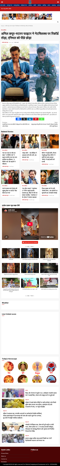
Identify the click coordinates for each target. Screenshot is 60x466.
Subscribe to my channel (30, 242)
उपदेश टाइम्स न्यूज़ (5, 42)
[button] (32, 246)
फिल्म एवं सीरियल (4, 150)
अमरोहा (30, 5)
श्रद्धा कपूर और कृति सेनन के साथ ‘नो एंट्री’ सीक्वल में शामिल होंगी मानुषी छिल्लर (44, 124)
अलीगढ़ (44, 5)
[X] (24, 119)
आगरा (49, 5)
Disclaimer (4, 461)
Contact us (4, 459)
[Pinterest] (36, 119)
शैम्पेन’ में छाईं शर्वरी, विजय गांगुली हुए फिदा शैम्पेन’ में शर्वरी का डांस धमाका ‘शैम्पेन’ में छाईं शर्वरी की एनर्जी (50, 141)
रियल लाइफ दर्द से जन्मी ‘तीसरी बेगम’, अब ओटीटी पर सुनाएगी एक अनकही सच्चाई (50, 177)
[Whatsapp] (41, 119)
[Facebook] (18, 119)
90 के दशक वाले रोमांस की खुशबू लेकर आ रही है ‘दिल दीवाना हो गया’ (10, 177)
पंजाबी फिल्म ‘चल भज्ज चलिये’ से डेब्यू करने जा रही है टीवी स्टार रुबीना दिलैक (15, 124)
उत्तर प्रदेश (2, 5)
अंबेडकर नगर (24, 5)
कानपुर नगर (9, 5)
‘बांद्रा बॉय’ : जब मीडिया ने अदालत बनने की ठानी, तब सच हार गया (30, 141)
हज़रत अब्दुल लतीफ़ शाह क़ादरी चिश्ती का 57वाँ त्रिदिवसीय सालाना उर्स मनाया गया (13, 438)
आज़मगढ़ (54, 5)
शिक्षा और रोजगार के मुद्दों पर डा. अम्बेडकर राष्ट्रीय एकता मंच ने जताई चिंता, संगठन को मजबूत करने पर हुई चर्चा (13, 393)
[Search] (58, 21)
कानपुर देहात (16, 5)
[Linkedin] (30, 119)
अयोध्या (39, 5)
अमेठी (34, 5)
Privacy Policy (4, 453)
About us (3, 456)
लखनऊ (26, 390)
